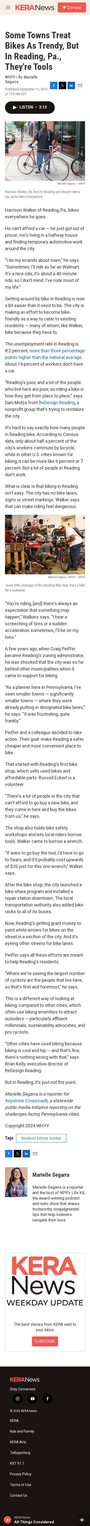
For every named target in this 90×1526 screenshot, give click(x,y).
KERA (14, 1421)
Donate (74, 7)
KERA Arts (18, 1442)
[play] (7, 1519)
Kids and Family (22, 1431)
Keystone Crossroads (26, 1100)
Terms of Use (20, 1485)
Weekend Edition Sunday (41, 1138)
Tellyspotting (20, 1453)
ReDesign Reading (57, 402)
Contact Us (18, 1495)
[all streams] (83, 1520)
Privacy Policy (21, 1474)
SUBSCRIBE (45, 1341)
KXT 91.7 (17, 1463)
